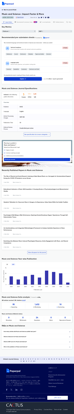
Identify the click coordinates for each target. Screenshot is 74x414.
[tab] (37, 331)
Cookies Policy (48, 409)
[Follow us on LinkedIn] (16, 389)
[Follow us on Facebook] (6, 389)
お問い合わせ (57, 397)
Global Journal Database (55, 383)
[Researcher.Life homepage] (27, 370)
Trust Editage (52, 386)
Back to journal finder (10, 9)
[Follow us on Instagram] (21, 389)
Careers (65, 409)
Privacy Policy (38, 409)
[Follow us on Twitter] (11, 389)
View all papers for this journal (37, 252)
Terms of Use (57, 409)
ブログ (50, 371)
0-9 (34, 361)
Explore (22, 79)
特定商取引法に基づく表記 (56, 380)
